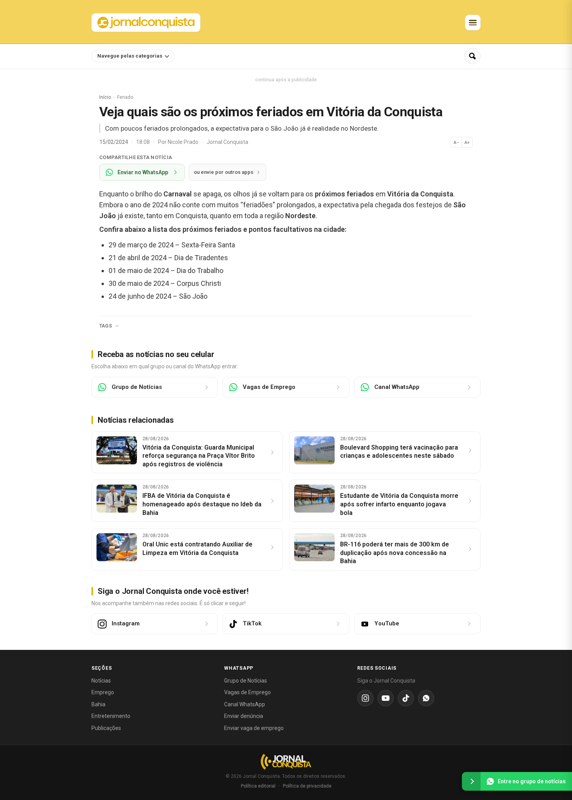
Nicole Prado (184, 142)
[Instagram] (365, 698)
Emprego (102, 692)
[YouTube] (385, 698)
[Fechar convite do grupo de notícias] (471, 781)
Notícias (101, 680)
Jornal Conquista (227, 142)
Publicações (106, 728)
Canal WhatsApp (244, 704)
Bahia (98, 704)
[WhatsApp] (426, 698)
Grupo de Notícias (245, 680)
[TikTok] (406, 698)
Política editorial (258, 786)
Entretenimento (110, 716)
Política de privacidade (307, 786)
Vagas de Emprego (247, 692)
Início (105, 97)
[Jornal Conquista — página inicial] (286, 762)
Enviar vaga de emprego (254, 728)
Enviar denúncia (243, 716)
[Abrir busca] (472, 56)
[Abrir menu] (473, 22)
